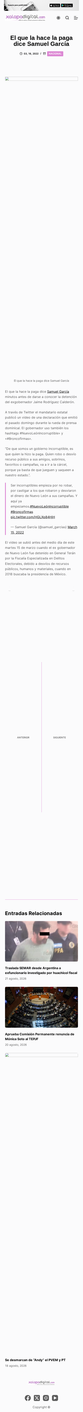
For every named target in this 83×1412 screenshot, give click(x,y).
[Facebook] (28, 1398)
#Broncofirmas (22, 512)
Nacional (55, 53)
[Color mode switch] (58, 18)
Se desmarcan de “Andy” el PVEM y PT (35, 1360)
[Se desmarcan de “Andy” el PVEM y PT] (41, 1203)
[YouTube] (55, 1398)
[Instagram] (46, 1398)
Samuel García (58, 392)
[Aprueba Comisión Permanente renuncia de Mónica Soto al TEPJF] (41, 1007)
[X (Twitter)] (37, 1398)
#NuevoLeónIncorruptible (49, 506)
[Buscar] (67, 17)
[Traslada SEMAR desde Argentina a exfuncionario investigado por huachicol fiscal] (41, 941)
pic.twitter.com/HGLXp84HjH (33, 517)
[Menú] (76, 18)
